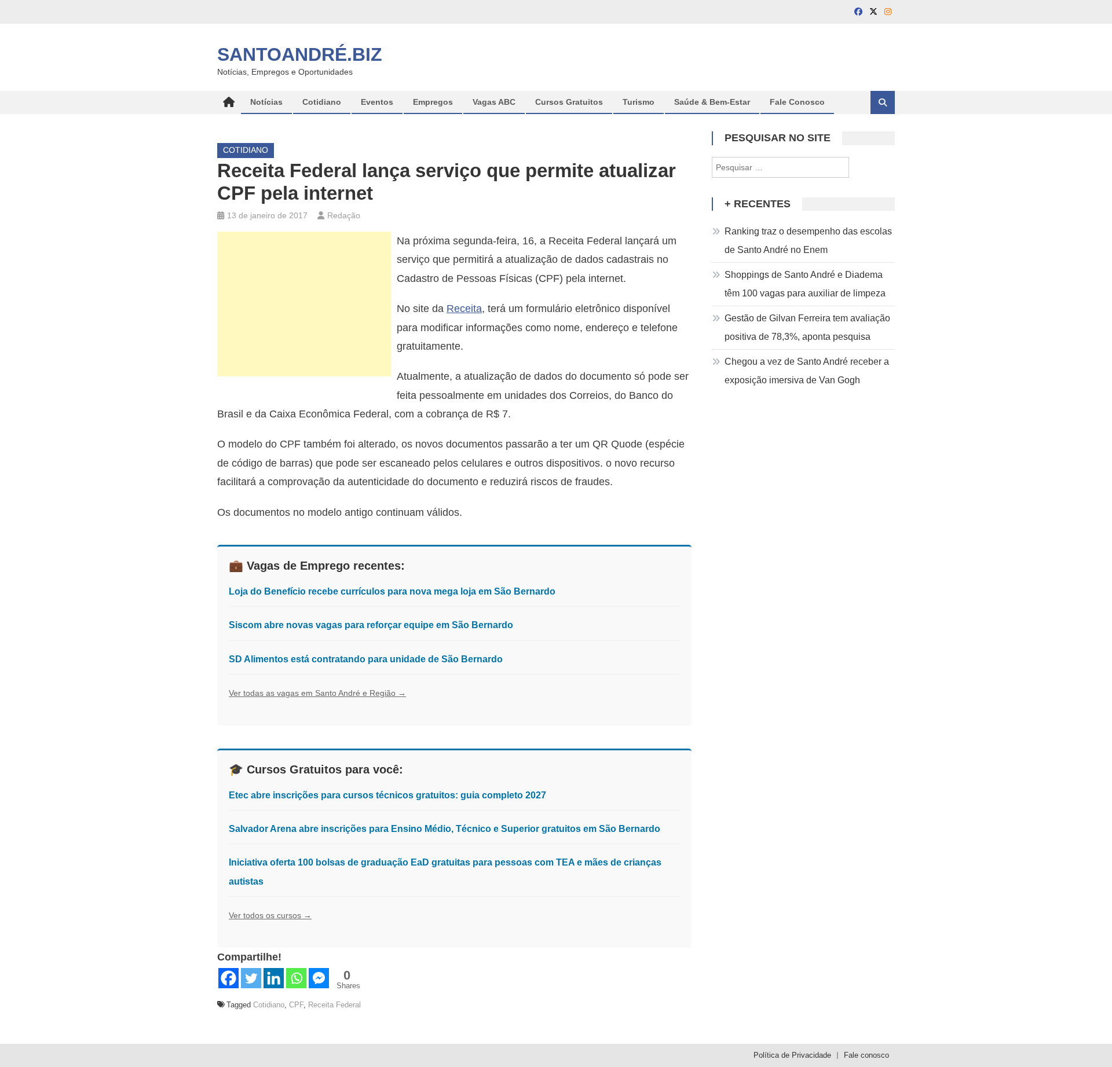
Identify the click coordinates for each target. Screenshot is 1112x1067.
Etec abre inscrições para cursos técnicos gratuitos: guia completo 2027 (387, 795)
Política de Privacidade (792, 1055)
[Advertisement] (304, 304)
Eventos (377, 102)
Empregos (433, 102)
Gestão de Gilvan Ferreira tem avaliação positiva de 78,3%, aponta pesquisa (807, 327)
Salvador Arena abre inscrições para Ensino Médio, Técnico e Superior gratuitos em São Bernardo (444, 829)
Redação (343, 215)
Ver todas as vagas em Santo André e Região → (317, 693)
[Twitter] (251, 978)
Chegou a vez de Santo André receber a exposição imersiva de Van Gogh (807, 371)
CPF (296, 1004)
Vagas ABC (494, 102)
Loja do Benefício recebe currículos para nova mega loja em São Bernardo (392, 591)
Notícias (266, 102)
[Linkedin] (274, 978)
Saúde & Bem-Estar (712, 102)
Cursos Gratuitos (569, 102)
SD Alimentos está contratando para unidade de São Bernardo (366, 659)
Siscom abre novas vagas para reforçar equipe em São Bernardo (371, 625)
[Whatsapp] (296, 978)
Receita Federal (334, 1004)
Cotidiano (321, 102)
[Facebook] (228, 978)
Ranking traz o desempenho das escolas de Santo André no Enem (808, 240)
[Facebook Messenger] (319, 978)
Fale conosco (866, 1055)
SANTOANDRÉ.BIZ (299, 54)
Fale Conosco (797, 102)
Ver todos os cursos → (270, 915)
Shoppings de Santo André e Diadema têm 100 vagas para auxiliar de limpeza (805, 284)
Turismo (638, 102)
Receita (464, 308)
